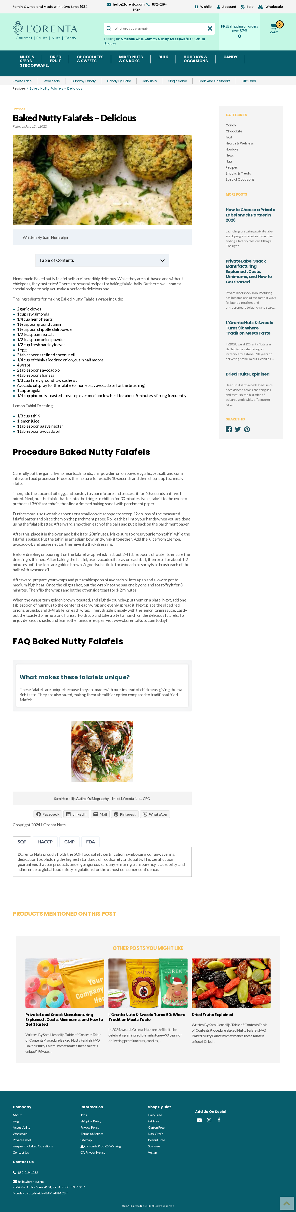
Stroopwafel (34, 65)
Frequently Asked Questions (33, 1146)
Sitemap (86, 1140)
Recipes (19, 88)
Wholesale (52, 81)
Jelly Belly (149, 81)
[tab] (22, 841)
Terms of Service (92, 1134)
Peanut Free (156, 1140)
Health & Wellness (239, 143)
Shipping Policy (90, 1121)
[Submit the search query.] (109, 28)
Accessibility (21, 1127)
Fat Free (153, 1121)
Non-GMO (155, 1134)
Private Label (22, 81)
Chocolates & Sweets (90, 59)
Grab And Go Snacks (214, 81)
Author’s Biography (92, 798)
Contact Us (21, 1152)
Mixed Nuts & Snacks (131, 59)
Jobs (83, 1115)
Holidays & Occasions (196, 59)
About (17, 1115)
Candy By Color (119, 81)
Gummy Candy (157, 39)
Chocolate (234, 131)
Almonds (128, 39)
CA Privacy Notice (92, 1152)
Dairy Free (155, 1115)
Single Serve (177, 81)
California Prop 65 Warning (102, 1146)
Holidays (232, 149)
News (230, 155)
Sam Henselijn (55, 237)
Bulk (163, 57)
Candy (230, 57)
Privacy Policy (89, 1127)
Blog (16, 1121)
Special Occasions (240, 179)
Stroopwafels (180, 39)
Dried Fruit (56, 59)
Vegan (152, 1152)
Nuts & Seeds (27, 59)
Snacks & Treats (238, 173)
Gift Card (249, 81)
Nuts (229, 161)
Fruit (229, 137)
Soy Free (154, 1146)
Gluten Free (156, 1127)
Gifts (139, 39)
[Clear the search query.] (210, 28)
